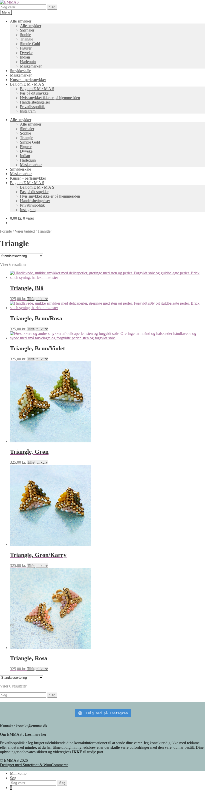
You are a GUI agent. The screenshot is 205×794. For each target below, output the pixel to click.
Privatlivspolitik (32, 107)
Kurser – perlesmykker (28, 80)
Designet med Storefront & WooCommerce (34, 765)
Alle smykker (20, 21)
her (43, 734)
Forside (6, 231)
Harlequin (28, 62)
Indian (25, 57)
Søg (52, 7)
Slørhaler (27, 30)
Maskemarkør (31, 66)
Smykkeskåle (20, 71)
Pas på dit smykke (34, 93)
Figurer (26, 48)
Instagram (28, 111)
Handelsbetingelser (35, 102)
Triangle (26, 39)
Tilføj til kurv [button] (37, 299)
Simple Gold (30, 44)
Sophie (25, 35)
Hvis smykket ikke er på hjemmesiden (50, 98)
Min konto (18, 773)
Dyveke (26, 53)
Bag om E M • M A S (27, 84)
